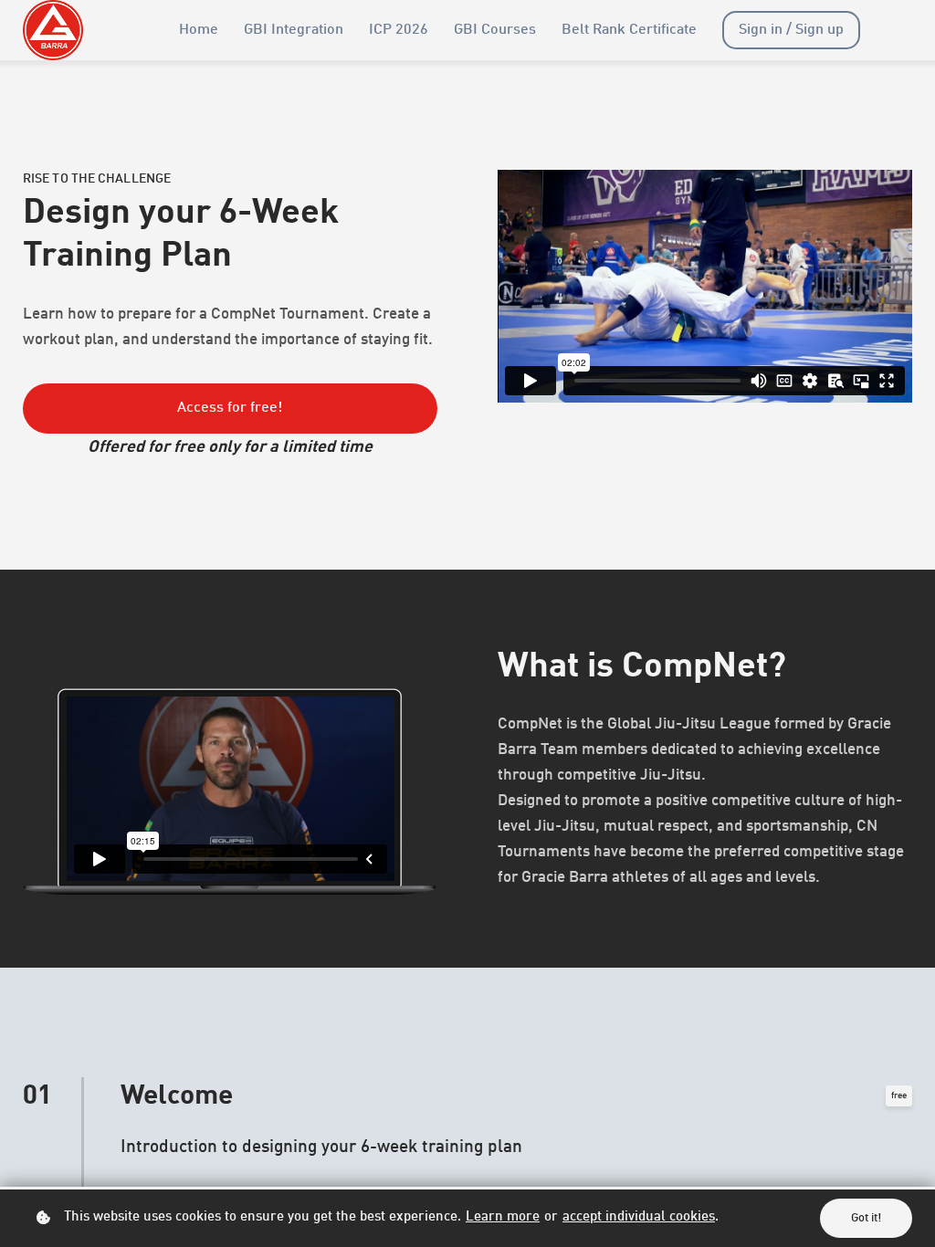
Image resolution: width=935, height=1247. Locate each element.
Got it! (866, 1218)
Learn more (503, 1217)
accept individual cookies (638, 1217)
